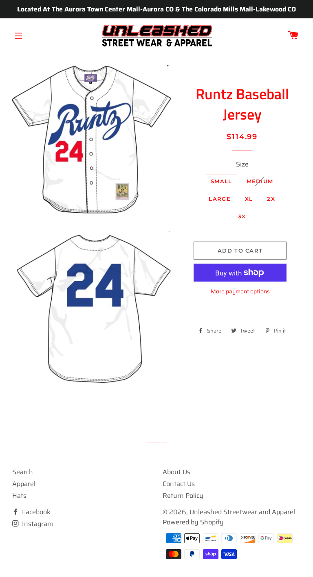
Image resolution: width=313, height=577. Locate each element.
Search (22, 472)
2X (271, 198)
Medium (260, 181)
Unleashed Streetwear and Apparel (242, 512)
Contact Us (179, 484)
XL (249, 198)
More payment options (240, 291)
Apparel (23, 484)
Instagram (36, 524)
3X (242, 216)
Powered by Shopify (193, 522)
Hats (19, 495)
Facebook (35, 512)
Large (220, 198)
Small (221, 181)
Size (242, 164)
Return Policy (183, 495)
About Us (176, 472)
